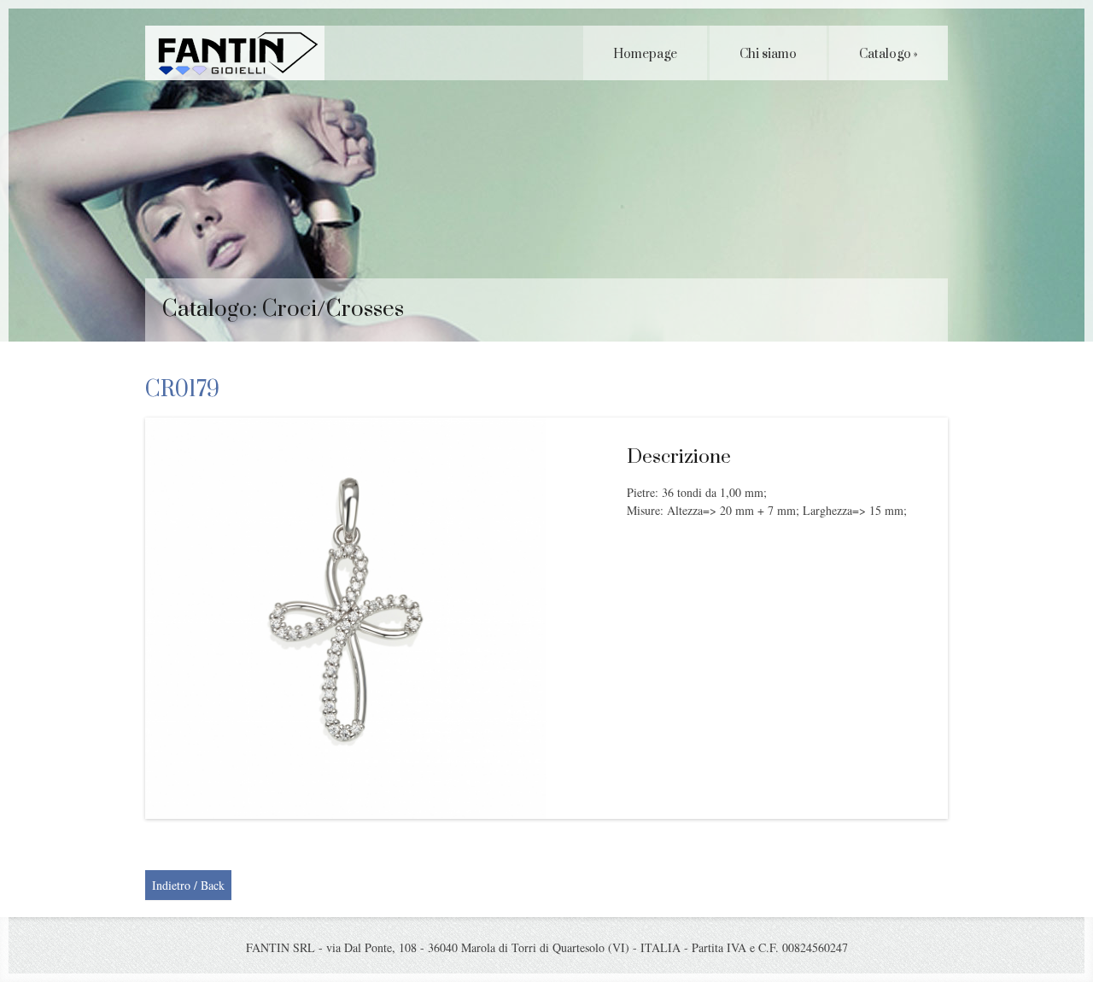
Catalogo (888, 54)
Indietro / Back (188, 885)
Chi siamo (768, 54)
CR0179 (182, 390)
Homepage (645, 54)
